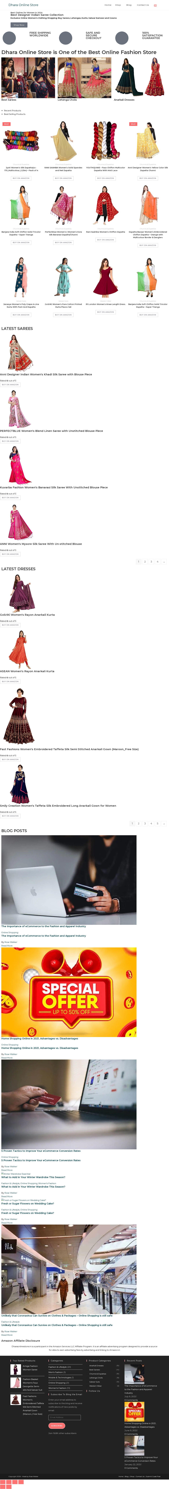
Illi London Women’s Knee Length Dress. (106, 304)
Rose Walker (10, 942)
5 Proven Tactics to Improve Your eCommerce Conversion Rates (41, 1150)
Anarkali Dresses (96, 1366)
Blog (126, 1476)
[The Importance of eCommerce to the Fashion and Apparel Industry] (134, 1374)
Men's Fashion (55, 1372)
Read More (7, 945)
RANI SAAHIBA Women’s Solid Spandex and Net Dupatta (63, 169)
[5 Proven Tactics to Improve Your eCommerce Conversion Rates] (134, 1445)
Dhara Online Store (23, 5)
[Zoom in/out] (3, 1482)
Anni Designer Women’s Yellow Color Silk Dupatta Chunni (148, 169)
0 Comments (131, 1400)
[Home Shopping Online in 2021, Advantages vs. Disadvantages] (134, 1411)
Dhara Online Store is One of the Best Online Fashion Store (79, 52)
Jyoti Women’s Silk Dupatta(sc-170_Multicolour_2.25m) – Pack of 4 (21, 169)
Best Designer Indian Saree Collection (37, 14)
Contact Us (140, 1476)
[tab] (86, 110)
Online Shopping (9, 932)
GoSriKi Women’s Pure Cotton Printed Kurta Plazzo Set (63, 305)
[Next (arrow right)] (9, 1487)
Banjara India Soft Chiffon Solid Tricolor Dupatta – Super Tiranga (21, 233)
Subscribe (56, 1426)
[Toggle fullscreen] (9, 1482)
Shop (132, 1476)
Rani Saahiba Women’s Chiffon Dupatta (105, 232)
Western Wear (105, 301)
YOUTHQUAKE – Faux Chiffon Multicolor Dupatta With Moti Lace (105, 169)
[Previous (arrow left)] (3, 1487)
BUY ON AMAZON (21, 178)
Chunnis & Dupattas (21, 164)
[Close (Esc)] (21, 1482)
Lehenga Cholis (96, 1378)
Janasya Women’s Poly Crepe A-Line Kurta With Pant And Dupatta (21, 305)
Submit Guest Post (153, 1476)
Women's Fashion (47, 1183)
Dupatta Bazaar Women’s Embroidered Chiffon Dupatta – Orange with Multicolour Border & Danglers (148, 235)
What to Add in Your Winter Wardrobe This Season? (33, 1177)
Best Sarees (94, 1369)
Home (121, 1476)
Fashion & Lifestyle (10, 1183)
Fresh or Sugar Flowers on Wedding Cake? (27, 1203)
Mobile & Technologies (59, 1377)
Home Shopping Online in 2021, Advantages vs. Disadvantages (39, 1038)
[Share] (15, 1482)
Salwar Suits (21, 301)
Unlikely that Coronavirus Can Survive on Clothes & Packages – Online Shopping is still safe (56, 1315)
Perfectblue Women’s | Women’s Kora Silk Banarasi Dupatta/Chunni (63, 233)
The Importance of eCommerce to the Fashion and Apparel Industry (43, 926)
